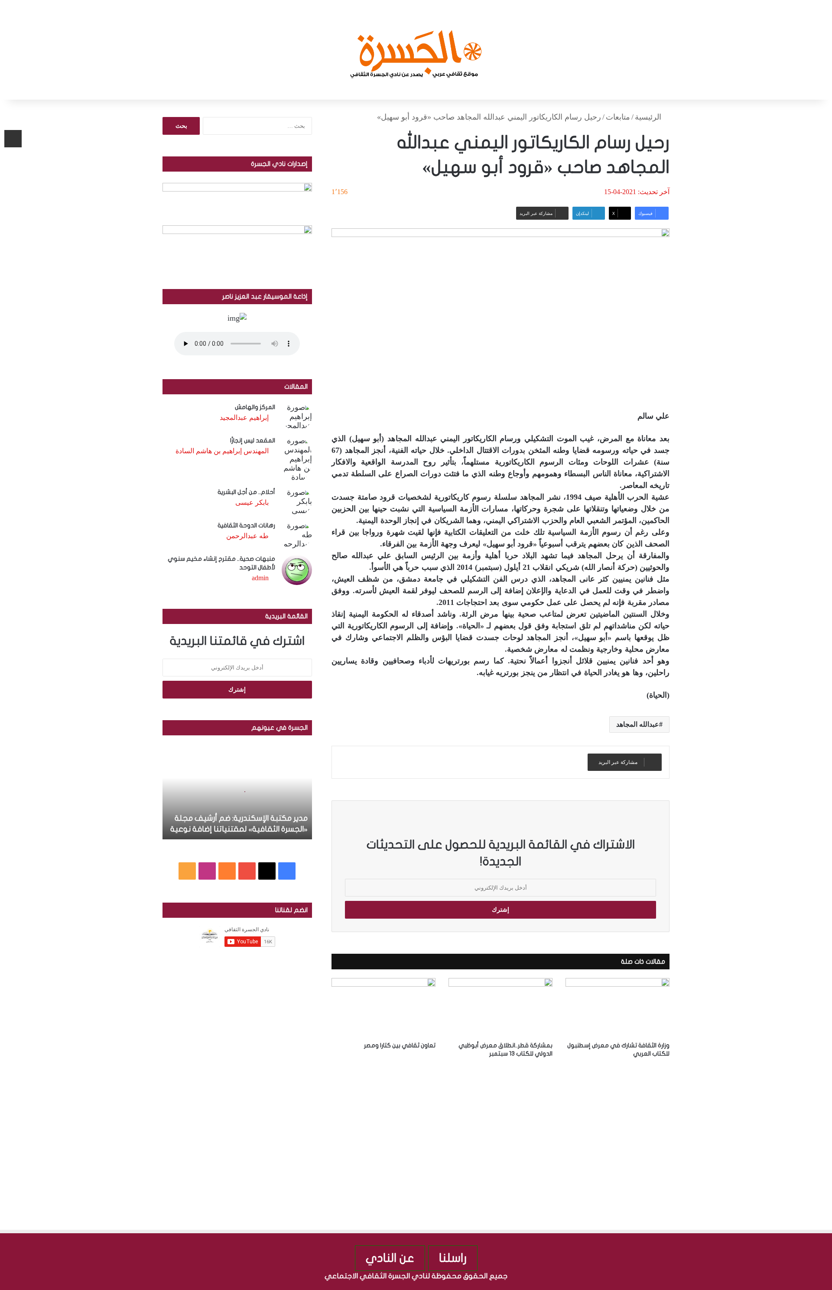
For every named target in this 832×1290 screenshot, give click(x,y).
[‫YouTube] (247, 871)
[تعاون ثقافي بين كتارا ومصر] (384, 1007)
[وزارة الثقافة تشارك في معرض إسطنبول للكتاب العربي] (618, 1007)
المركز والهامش (255, 407)
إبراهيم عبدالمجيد (244, 417)
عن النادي (390, 1258)
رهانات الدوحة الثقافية (246, 525)
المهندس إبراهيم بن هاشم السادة (222, 451)
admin (260, 578)
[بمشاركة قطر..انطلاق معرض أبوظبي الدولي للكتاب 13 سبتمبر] (500, 1007)
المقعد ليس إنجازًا (252, 440)
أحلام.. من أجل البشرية (246, 492)
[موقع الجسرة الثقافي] (416, 49)
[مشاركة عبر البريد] (13, 138)
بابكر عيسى (252, 502)
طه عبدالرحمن (247, 535)
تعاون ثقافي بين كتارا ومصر (400, 1045)
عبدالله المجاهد (637, 724)
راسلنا (453, 1258)
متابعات (618, 117)
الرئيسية (649, 117)
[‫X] (267, 871)
